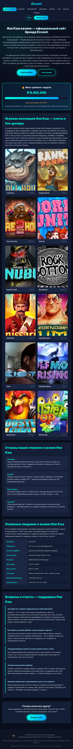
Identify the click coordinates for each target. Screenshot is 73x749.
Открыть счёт (36, 717)
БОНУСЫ (66, 9)
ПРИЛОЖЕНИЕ (32, 9)
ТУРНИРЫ (36, 13)
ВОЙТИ (29, 17)
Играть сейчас (26, 72)
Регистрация (47, 72)
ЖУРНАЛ (52, 9)
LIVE (59, 9)
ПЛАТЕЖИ (21, 9)
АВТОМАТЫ (43, 9)
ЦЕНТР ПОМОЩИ (9, 9)
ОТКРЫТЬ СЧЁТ (41, 17)
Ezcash (36, 4)
